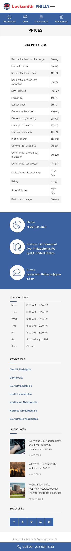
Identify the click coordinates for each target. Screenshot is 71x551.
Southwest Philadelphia (24, 419)
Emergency (61, 21)
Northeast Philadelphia (23, 410)
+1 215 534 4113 (36, 226)
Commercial (41, 21)
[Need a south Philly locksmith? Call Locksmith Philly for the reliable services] (17, 490)
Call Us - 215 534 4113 (38, 546)
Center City (16, 377)
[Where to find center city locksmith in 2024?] (17, 469)
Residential (9, 21)
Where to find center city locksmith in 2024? (42, 466)
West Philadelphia (20, 369)
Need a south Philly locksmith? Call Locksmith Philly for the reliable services (45, 488)
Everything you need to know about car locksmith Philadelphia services (45, 444)
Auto (25, 21)
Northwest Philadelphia (24, 402)
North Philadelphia (21, 394)
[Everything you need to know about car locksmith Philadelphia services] (17, 446)
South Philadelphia (21, 386)
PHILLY (31, 6)
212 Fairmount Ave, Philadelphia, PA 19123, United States (42, 249)
